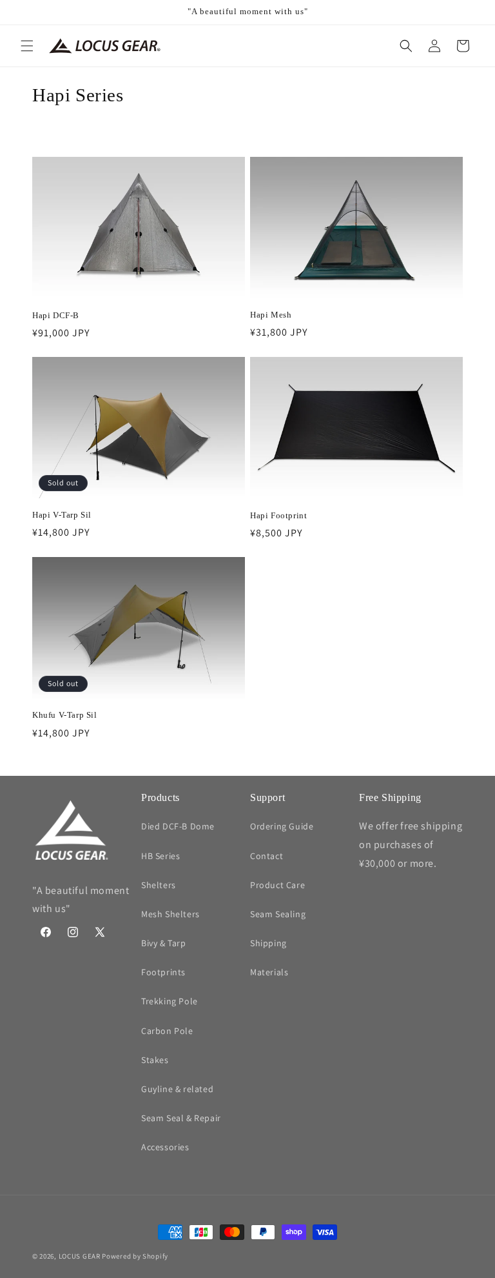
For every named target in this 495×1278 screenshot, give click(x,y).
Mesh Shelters (170, 914)
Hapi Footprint (278, 515)
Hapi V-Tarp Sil (62, 515)
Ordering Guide (281, 826)
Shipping (268, 943)
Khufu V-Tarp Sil (64, 715)
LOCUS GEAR (80, 1256)
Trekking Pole (169, 1001)
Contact (266, 856)
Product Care (277, 885)
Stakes (155, 1060)
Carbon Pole (167, 1031)
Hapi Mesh (270, 315)
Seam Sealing (278, 914)
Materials (269, 972)
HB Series (160, 856)
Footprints (163, 972)
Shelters (158, 885)
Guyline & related (177, 1089)
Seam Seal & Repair (181, 1118)
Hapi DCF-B (55, 315)
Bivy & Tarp (163, 943)
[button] (27, 46)
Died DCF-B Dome (178, 826)
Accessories (165, 1147)
